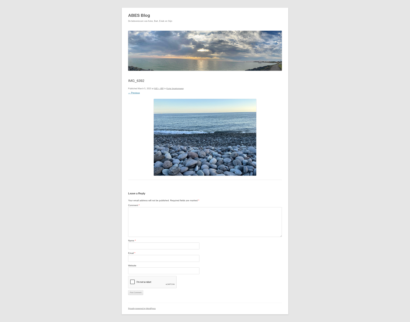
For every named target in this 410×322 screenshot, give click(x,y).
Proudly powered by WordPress (142, 308)
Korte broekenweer (175, 88)
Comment (133, 205)
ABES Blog (139, 15)
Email (131, 253)
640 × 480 (159, 88)
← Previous (134, 92)
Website (132, 265)
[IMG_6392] (205, 137)
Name (132, 240)
